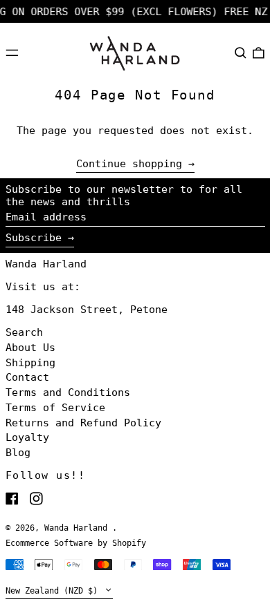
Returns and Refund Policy (83, 423)
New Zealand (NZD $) (54, 591)
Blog (18, 452)
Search (24, 332)
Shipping (30, 363)
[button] (240, 52)
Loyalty (27, 437)
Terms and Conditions (68, 392)
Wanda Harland (46, 264)
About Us (30, 347)
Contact (27, 377)
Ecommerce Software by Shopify (76, 543)
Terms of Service (55, 407)
